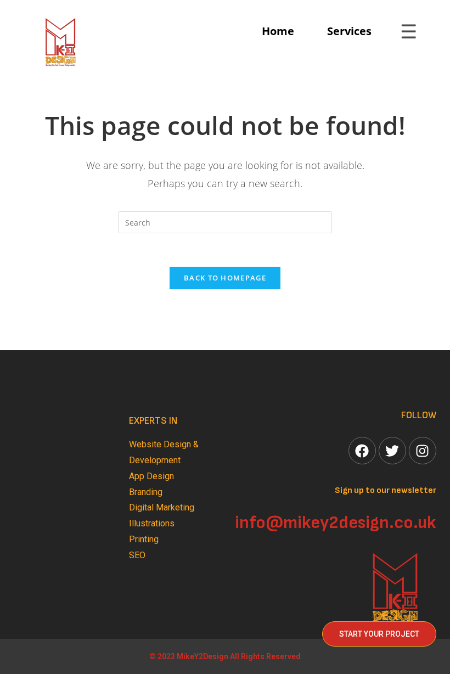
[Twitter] (392, 450)
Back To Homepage (225, 278)
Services (349, 31)
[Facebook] (362, 450)
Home (278, 31)
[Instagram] (422, 450)
